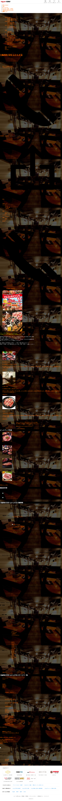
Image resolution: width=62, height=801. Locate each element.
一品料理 (7, 208)
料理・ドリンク (8, 213)
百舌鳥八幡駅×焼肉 (11, 18)
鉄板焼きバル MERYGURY (10, 709)
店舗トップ (4, 203)
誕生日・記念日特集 (9, 724)
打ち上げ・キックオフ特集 (10, 719)
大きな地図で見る (16, 526)
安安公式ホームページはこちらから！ (24, 426)
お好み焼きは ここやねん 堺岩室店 (12, 711)
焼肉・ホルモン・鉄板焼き (10, 46)
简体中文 (4, 685)
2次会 (13, 644)
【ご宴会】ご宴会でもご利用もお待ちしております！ (27, 423)
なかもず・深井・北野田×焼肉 (13, 39)
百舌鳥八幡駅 (8, 17)
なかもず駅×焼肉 (11, 26)
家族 (13, 654)
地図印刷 (22, 526)
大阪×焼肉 (9, 31)
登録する (4, 672)
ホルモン (7, 49)
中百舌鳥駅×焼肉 (11, 22)
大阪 (3, 6)
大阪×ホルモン (10, 32)
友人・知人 (14, 657)
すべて (6, 212)
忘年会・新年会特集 (9, 715)
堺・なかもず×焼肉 (11, 35)
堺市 (6, 41)
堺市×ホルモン (10, 44)
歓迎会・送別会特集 (9, 717)
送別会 (13, 652)
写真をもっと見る (4, 484)
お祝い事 (13, 653)
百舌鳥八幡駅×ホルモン (12, 20)
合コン (13, 647)
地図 (3, 217)
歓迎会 (13, 650)
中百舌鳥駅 (7, 21)
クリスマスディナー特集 (10, 721)
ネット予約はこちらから (17, 516)
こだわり (4, 214)
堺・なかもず (5, 7)
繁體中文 (4, 686)
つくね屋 (7, 712)
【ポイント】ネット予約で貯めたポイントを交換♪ (27, 422)
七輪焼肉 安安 (8, 706)
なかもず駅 (7, 25)
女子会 (13, 642)
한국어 (3, 687)
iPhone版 (6, 760)
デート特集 (7, 723)
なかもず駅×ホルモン (12, 27)
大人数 (13, 656)
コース (6, 206)
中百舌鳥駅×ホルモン (12, 23)
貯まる (6, 731)
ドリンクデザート (9, 209)
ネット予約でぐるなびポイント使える (10, 732)
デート (13, 643)
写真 (3, 211)
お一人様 (13, 648)
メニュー (4, 204)
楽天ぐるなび (5, 5)
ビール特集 (7, 718)
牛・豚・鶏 (7, 207)
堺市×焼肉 (9, 43)
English (3, 683)
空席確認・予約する (4, 135)
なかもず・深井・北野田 (7, 8)
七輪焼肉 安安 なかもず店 (11, 55)
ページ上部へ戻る (4, 764)
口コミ (3, 221)
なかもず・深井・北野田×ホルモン (14, 40)
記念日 (13, 645)
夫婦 (13, 658)
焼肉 (6, 48)
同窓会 (13, 649)
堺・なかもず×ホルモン (12, 36)
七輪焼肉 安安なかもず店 (7, 10)
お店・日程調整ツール (8, 737)
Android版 (7, 759)
